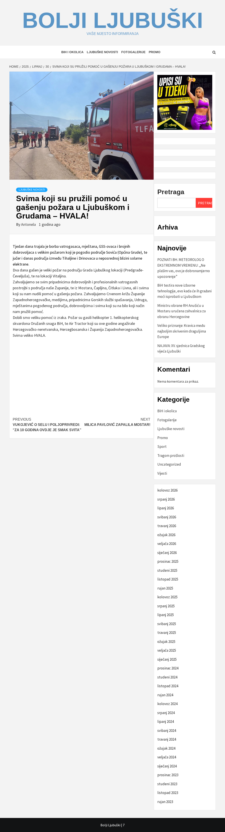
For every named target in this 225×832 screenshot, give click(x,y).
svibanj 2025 (166, 623)
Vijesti (162, 473)
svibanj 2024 (166, 730)
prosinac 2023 (167, 774)
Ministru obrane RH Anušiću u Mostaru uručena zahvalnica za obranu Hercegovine (181, 311)
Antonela (29, 224)
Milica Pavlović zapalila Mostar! (117, 422)
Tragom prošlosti (170, 455)
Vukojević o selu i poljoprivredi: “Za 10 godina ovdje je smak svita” (47, 425)
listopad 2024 (167, 686)
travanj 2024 (166, 739)
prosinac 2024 (167, 668)
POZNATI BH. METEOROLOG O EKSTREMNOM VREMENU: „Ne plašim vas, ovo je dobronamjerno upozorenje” (183, 268)
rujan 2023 (165, 801)
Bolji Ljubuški (112, 20)
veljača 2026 (166, 543)
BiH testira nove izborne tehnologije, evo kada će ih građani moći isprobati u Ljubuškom (184, 291)
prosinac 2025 (167, 561)
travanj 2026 (166, 525)
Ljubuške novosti (102, 52)
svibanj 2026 (166, 517)
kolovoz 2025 (167, 597)
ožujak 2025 (166, 641)
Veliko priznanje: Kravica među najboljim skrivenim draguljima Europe (181, 331)
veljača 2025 (166, 650)
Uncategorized (169, 464)
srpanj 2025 (166, 606)
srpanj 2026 (166, 499)
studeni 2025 (167, 570)
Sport (162, 446)
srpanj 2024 (166, 712)
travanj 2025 (166, 632)
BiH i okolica (72, 52)
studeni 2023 (167, 783)
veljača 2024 (166, 757)
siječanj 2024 (167, 766)
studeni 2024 (167, 677)
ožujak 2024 (166, 748)
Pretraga (170, 191)
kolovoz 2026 (167, 490)
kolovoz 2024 (167, 703)
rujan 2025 (165, 588)
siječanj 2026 (167, 552)
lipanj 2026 (165, 508)
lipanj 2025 (165, 614)
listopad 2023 (167, 792)
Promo (154, 52)
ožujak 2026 (166, 534)
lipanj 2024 (165, 721)
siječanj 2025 (167, 659)
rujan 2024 (165, 695)
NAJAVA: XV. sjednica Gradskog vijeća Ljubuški (181, 348)
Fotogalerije (133, 52)
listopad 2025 (167, 579)
